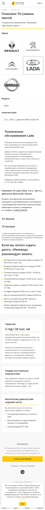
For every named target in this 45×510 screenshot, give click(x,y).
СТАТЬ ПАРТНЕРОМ (22, 459)
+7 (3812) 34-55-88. (20, 210)
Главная (4, 10)
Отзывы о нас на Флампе (22, 466)
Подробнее (23, 499)
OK (22, 504)
